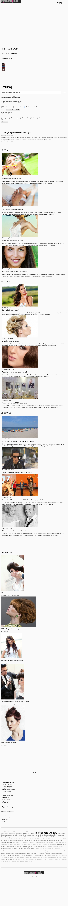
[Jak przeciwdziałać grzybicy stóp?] (20, 195)
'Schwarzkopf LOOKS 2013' (52, 842)
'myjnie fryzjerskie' (59, 831)
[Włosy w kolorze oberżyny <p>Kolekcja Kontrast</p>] (13, 722)
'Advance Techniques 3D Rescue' (34, 837)
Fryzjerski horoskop (7, 807)
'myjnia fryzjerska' (50, 831)
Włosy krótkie (4, 631)
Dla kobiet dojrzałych (8, 782)
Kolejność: (3, 110)
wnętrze (44, 831)
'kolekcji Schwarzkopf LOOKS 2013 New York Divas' (33, 842)
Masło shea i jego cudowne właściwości (14, 271)
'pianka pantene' (52, 840)
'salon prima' (27, 838)
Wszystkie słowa (7, 107)
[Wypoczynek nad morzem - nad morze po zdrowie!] (20, 426)
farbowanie (18, 846)
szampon (19, 833)
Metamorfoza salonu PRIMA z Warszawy (15, 403)
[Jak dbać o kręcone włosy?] (20, 295)
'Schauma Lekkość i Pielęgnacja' (54, 835)
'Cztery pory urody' (14, 850)
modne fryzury (13, 857)
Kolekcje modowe (9, 54)
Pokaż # (3, 119)
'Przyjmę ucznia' (50, 859)
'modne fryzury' (21, 851)
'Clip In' (52, 848)
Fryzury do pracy (7, 801)
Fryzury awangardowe (8, 789)
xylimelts (34, 772)
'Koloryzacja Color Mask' (36, 844)
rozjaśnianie (10, 846)
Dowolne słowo (19, 107)
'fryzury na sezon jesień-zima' (10, 851)
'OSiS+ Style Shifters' (13, 855)
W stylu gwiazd (6, 799)
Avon (2, 837)
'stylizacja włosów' (26, 855)
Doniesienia (25, 118)
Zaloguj (59, 2)
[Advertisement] (33, 78)
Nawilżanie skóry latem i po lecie (12, 240)
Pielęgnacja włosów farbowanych (17, 132)
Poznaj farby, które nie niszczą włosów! (14, 372)
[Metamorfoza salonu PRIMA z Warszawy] (20, 388)
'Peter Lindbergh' (20, 857)
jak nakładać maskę (52, 844)
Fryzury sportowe (7, 786)
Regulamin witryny (7, 817)
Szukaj (64, 92)
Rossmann (31, 850)
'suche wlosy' (4, 838)
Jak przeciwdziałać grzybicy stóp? (12, 209)
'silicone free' (16, 848)
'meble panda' (33, 838)
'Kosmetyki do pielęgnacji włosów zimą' (13, 835)
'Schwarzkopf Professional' (43, 838)
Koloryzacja (4, 745)
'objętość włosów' (47, 851)
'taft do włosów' (40, 851)
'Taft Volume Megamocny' (30, 851)
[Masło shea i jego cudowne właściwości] (20, 257)
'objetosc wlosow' (55, 851)
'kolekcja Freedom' (40, 848)
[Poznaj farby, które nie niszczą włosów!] (20, 357)
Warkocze (5, 802)
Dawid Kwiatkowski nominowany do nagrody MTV (18, 472)
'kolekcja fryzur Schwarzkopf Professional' (51, 850)
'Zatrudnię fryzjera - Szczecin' (17, 861)
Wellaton (18, 844)
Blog (3, 821)
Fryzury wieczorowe (7, 795)
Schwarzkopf (6, 857)
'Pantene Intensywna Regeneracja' (21, 840)
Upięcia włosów (6, 787)
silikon (33, 848)
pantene (9, 842)
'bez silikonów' (25, 848)
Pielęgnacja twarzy (10, 49)
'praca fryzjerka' (28, 861)
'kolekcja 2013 (50, 846)
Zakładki (33, 118)
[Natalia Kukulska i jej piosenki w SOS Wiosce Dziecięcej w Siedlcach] (20, 485)
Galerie (41, 118)
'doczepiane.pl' (47, 848)
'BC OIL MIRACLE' (28, 833)
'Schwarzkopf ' (44, 857)
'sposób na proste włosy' (22, 853)
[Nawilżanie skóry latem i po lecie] (20, 226)
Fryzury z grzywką (7, 784)
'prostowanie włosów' (7, 853)
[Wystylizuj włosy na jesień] (20, 326)
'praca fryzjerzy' (4, 831)
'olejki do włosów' (20, 838)
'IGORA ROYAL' (28, 846)
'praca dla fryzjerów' (12, 831)
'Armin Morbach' (28, 857)
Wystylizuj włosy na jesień (10, 341)
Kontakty (13, 118)
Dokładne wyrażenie (31, 107)
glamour (36, 831)
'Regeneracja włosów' (39, 840)
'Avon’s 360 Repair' (52, 837)
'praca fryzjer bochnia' (29, 859)
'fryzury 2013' (5, 840)
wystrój (40, 831)
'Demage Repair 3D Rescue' (14, 837)
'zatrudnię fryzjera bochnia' (40, 859)
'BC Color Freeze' (36, 857)
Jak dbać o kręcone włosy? (10, 310)
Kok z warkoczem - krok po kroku (10, 595)
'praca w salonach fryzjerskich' (24, 831)
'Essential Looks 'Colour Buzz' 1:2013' (57, 838)
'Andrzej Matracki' (62, 842)
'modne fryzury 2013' (17, 842)
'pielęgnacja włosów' (46, 832)
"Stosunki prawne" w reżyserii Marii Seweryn (16, 531)
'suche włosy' (61, 837)
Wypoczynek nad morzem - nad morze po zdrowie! (18, 441)
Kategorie (5, 118)
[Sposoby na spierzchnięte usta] (20, 164)
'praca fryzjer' (10, 859)
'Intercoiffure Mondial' (40, 846)
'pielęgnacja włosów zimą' (35, 835)
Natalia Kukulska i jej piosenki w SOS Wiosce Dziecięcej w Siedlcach (24, 500)
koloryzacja (44, 844)
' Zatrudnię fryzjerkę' (19, 859)
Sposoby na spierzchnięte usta (11, 178)
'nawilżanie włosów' (12, 838)
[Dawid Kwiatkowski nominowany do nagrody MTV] (20, 457)
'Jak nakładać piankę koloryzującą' (8, 844)
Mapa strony (5, 819)
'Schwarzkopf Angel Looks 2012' (54, 855)
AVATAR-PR (34, 876)
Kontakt (4, 816)
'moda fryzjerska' (6, 848)
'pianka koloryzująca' (25, 844)
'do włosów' (61, 833)
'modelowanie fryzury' (39, 855)
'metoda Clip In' (58, 848)
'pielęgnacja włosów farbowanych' (55, 857)
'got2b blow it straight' (38, 853)
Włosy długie (4, 663)
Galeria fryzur (8, 58)
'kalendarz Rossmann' (24, 850)
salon (33, 831)
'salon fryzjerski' (11, 833)
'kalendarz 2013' (38, 850)
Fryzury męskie (6, 791)
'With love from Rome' (58, 846)
